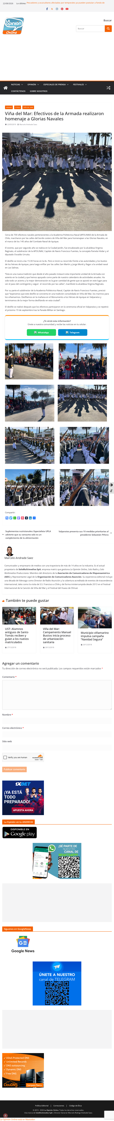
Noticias (15, 84)
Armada (9, 107)
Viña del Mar (28, 107)
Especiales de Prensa (55, 84)
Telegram (75, 332)
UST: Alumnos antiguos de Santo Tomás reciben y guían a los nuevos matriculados (17, 635)
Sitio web (7, 741)
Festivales (78, 84)
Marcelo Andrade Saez (28, 124)
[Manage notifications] (5, 1115)
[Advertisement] (57, 60)
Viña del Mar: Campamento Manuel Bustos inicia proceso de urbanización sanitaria (57, 635)
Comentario (9, 676)
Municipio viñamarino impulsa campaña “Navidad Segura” (95, 636)
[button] (21, 84)
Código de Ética (75, 1105)
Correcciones (58, 1105)
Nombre (7, 714)
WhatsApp (43, 332)
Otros (17, 107)
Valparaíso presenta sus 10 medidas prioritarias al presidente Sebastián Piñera (84, 533)
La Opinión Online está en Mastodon (17, 1119)
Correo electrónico (13, 727)
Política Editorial (41, 1105)
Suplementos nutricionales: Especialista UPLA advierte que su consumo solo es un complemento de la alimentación (28, 534)
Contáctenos (18, 91)
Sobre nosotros (38, 91)
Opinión (32, 84)
